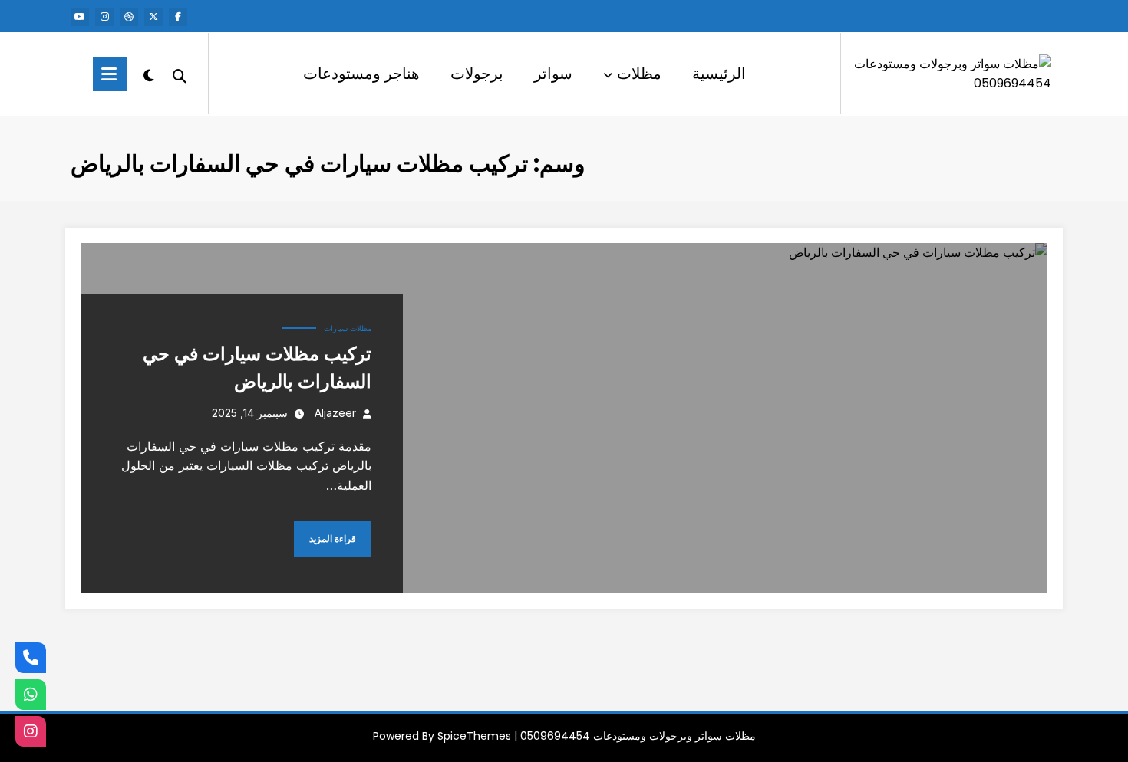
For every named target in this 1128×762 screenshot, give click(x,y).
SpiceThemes (474, 736)
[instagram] (104, 17)
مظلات (639, 73)
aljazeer (335, 412)
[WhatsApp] (30, 694)
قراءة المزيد (332, 538)
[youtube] (80, 17)
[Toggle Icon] (110, 74)
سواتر (553, 73)
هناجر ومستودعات (361, 73)
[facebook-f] (178, 17)
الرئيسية (719, 73)
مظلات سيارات (347, 328)
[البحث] (180, 74)
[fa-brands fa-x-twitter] (153, 17)
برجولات (476, 73)
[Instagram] (30, 731)
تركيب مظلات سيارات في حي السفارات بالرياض (257, 367)
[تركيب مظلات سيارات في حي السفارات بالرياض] (564, 418)
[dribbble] (129, 17)
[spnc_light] (148, 73)
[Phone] (30, 657)
